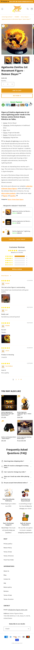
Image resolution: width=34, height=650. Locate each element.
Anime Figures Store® (7, 18)
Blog (5, 576)
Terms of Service (9, 557)
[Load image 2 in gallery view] (17, 61)
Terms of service (9, 600)
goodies (13, 197)
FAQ (5, 584)
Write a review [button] (17, 271)
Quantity (3, 82)
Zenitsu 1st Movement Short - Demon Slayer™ (8, 439)
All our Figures (25, 18)
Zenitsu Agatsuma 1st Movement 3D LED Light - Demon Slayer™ (21, 222)
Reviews (6, 592)
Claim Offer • (17, 241)
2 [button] (16, 381)
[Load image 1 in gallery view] (8, 61)
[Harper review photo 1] (5, 300)
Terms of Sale (8, 553)
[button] (2, 10)
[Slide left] (2, 62)
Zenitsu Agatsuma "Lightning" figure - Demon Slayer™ (21, 232)
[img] (5, 282)
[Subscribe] (28, 630)
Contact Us (7, 580)
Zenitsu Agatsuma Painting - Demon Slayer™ (24, 439)
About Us (6, 572)
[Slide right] (32, 62)
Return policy (8, 588)
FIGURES (17, 18)
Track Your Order (9, 561)
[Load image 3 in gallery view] (25, 61)
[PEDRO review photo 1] (5, 340)
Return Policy (8, 549)
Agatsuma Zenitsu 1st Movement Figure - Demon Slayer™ (16, 20)
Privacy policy (8, 545)
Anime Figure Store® (18, 644)
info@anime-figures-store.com (17, 611)
